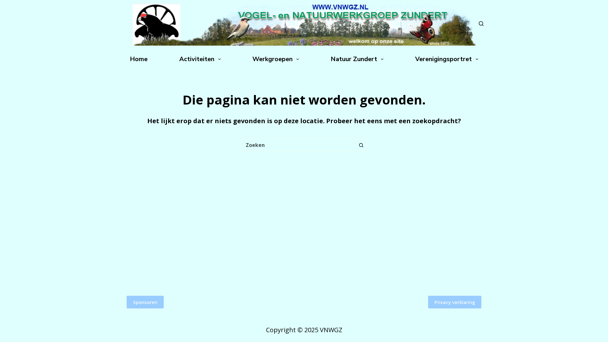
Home (139, 59)
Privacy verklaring (454, 302)
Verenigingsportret (443, 59)
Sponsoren (145, 302)
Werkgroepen (272, 59)
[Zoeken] (481, 23)
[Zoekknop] (361, 145)
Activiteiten (196, 59)
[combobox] (298, 145)
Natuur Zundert (354, 59)
